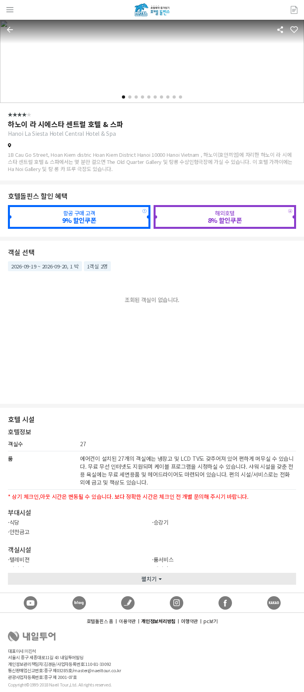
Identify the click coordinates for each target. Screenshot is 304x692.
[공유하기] (280, 30)
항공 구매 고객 (79, 217)
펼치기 (148, 579)
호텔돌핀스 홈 (100, 621)
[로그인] (294, 10)
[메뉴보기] (10, 10)
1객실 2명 (97, 266)
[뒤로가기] (10, 30)
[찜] (294, 30)
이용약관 (127, 621)
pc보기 (210, 621)
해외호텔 (225, 217)
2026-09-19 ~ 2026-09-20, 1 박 (45, 266)
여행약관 (189, 621)
